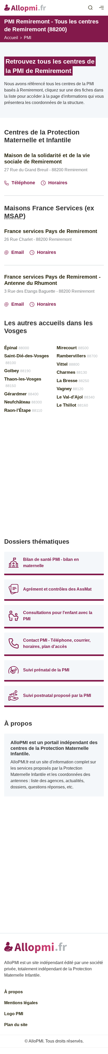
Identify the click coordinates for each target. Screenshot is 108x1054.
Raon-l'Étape (23, 410)
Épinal (16, 347)
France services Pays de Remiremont (50, 231)
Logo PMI (13, 1014)
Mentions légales (21, 1003)
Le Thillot (72, 405)
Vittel (68, 364)
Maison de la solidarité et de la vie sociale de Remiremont (47, 158)
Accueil (11, 37)
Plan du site (16, 1024)
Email (17, 252)
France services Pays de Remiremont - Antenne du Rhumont (52, 280)
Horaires (57, 182)
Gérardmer (21, 393)
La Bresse (73, 380)
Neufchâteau (23, 402)
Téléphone (23, 182)
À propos (13, 992)
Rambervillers (77, 355)
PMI (27, 37)
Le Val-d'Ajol (76, 397)
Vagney (70, 388)
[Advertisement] (54, 477)
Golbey (17, 370)
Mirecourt (73, 347)
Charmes (72, 372)
